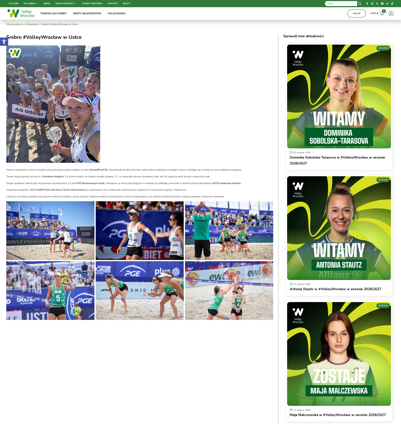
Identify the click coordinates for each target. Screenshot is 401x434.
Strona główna (14, 24)
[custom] (392, 3)
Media (47, 3)
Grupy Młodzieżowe (87, 13)
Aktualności (32, 24)
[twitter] (377, 3)
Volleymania (116, 13)
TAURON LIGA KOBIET (53, 13)
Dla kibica (30, 3)
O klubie (14, 3)
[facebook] (367, 3)
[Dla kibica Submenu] (38, 3)
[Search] (359, 3)
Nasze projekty (64, 3)
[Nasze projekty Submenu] (76, 3)
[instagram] (372, 3)
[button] (4, 42)
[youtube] (382, 3)
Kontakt (113, 3)
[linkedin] (387, 3)
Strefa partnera (92, 3)
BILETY (126, 3)
